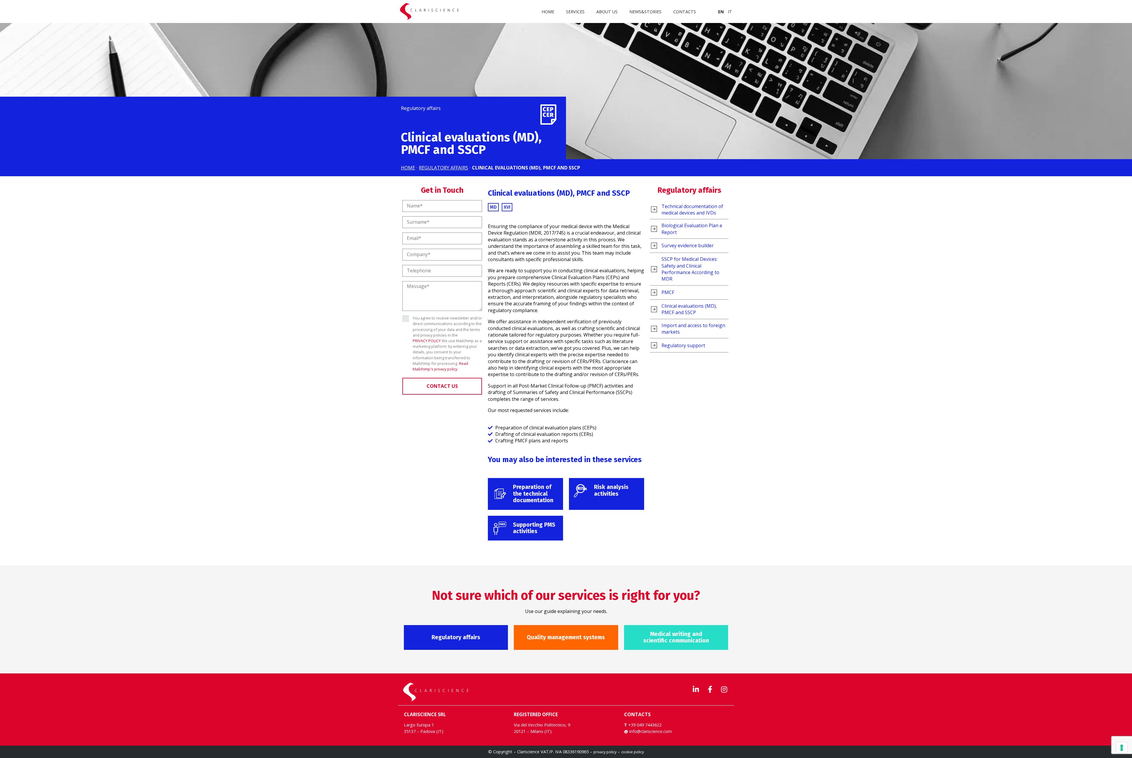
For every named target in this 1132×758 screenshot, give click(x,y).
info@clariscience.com (650, 731)
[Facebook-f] (710, 689)
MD (493, 207)
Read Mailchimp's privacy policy (440, 366)
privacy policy (604, 751)
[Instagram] (724, 689)
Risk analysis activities (611, 490)
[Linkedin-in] (696, 689)
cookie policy (632, 751)
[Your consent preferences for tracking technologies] (1121, 747)
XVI (507, 207)
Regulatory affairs (689, 190)
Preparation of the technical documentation (533, 494)
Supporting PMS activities (534, 528)
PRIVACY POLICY (427, 340)
